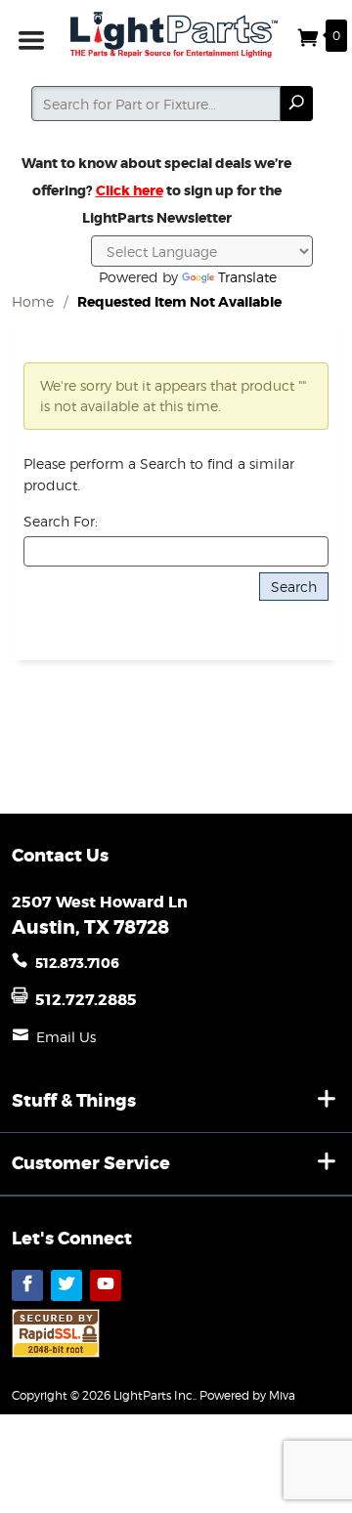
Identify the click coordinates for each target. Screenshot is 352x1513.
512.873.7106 (77, 963)
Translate (247, 277)
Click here (129, 190)
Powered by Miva (247, 1395)
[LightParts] (176, 34)
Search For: (60, 521)
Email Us (66, 1037)
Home (33, 301)
